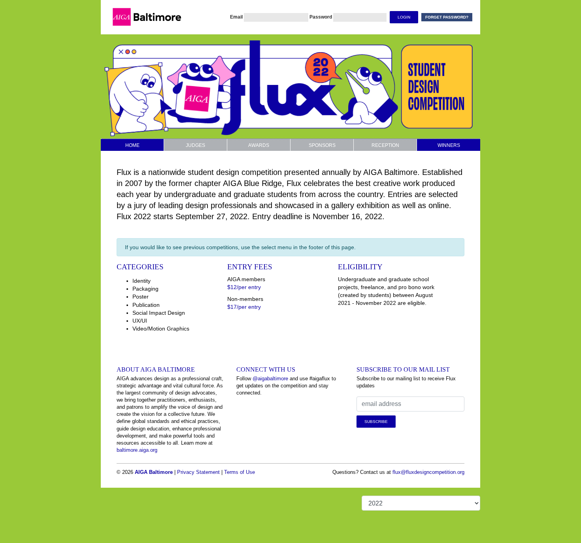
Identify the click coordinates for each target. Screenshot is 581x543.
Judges (195, 145)
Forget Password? (446, 17)
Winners (449, 145)
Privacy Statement (198, 472)
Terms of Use (239, 472)
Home (132, 145)
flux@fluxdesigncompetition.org (428, 472)
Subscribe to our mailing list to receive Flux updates (406, 382)
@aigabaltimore (270, 378)
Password (320, 17)
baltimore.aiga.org (137, 450)
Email (236, 17)
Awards (258, 145)
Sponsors (322, 145)
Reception (385, 145)
